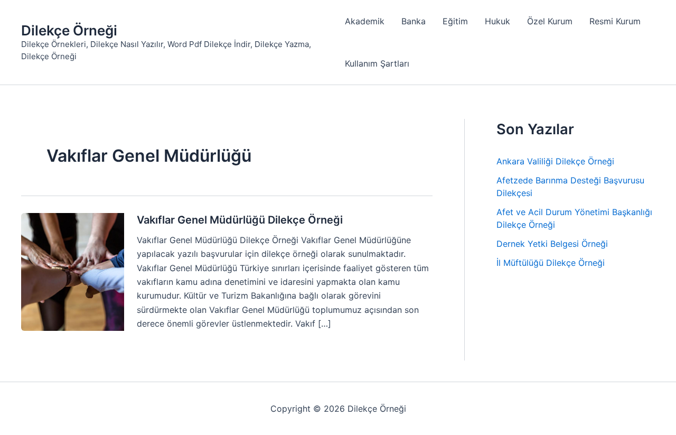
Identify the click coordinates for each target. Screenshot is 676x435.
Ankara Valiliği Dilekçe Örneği (555, 161)
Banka (413, 21)
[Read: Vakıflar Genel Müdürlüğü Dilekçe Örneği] (72, 271)
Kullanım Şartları (377, 63)
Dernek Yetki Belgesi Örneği (552, 243)
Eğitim (455, 21)
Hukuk (497, 21)
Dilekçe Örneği (69, 30)
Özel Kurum (549, 21)
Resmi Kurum (615, 21)
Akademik (364, 21)
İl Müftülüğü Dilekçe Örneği (550, 262)
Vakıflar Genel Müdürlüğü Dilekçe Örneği (240, 220)
